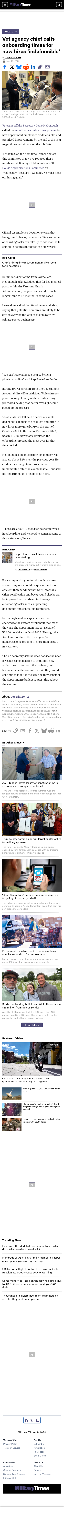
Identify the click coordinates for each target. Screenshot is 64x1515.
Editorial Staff (9, 1477)
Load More (32, 1025)
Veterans (10, 31)
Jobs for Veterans (42, 1474)
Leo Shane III (13, 57)
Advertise (8, 1466)
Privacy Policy (10, 1443)
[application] (32, 1059)
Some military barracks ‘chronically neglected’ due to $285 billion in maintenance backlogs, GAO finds (32, 1284)
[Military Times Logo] (20, 4)
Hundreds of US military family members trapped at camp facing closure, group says (31, 1259)
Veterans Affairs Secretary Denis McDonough (30, 125)
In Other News (12, 742)
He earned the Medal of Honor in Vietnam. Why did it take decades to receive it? (30, 1247)
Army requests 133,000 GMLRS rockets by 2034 (41, 1090)
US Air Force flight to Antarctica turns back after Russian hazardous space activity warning (30, 1270)
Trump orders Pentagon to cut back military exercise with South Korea (42, 1120)
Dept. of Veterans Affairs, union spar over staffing (36, 555)
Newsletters (39, 1447)
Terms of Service (11, 1447)
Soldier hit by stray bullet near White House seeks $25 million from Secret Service (31, 1005)
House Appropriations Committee (23, 168)
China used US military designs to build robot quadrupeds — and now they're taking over (25, 1080)
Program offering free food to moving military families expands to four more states (29, 952)
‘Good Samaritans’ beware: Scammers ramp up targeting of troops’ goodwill (30, 896)
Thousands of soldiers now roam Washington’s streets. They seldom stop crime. (30, 1297)
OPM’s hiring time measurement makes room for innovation (29, 264)
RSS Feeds (39, 1451)
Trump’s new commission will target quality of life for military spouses (31, 840)
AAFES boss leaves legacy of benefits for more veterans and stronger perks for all (30, 784)
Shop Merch (40, 1455)
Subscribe (39, 1443)
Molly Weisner (40, 569)
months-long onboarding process (36, 130)
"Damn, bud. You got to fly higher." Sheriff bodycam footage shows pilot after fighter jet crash (41, 1106)
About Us (38, 1466)
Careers (38, 1470)
